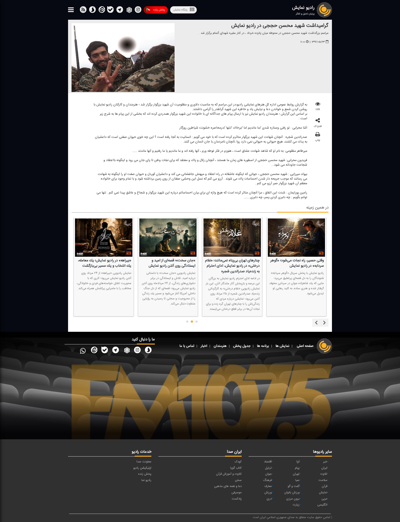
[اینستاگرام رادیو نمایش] (137, 351)
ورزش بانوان (292, 492)
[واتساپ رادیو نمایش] (83, 351)
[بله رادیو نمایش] (104, 351)
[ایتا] (101, 10)
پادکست (237, 498)
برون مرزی (293, 498)
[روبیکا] (128, 10)
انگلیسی (322, 504)
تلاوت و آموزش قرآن (229, 474)
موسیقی (236, 492)
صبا (297, 480)
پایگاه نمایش (180, 9)
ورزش (268, 492)
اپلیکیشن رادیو (142, 468)
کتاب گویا (236, 468)
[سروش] (110, 10)
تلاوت (323, 474)
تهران (296, 474)
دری (269, 498)
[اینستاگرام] (138, 10)
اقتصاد (268, 461)
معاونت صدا (144, 461)
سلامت (323, 480)
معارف (268, 486)
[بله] (92, 10)
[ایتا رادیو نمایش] (93, 351)
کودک (238, 461)
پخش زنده (159, 9)
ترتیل (268, 468)
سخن (238, 480)
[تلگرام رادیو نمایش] (115, 351)
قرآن (324, 486)
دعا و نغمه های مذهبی (228, 486)
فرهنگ (267, 480)
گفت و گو (294, 486)
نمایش (323, 492)
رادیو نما (146, 480)
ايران (324, 468)
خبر (325, 461)
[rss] (83, 10)
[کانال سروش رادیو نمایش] (148, 351)
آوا (298, 461)
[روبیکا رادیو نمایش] (126, 351)
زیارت (296, 504)
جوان (268, 474)
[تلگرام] (119, 10)
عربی (324, 498)
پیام (297, 468)
